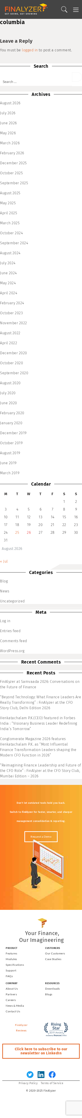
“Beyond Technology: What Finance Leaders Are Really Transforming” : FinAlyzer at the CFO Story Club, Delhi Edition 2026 (40, 702)
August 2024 (10, 253)
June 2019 (8, 463)
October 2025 (11, 173)
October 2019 (11, 443)
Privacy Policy (28, 1083)
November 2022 (13, 323)
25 (17, 532)
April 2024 (8, 293)
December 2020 (13, 353)
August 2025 (10, 193)
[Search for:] (36, 79)
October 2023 (11, 313)
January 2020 (11, 423)
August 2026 (10, 103)
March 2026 (10, 143)
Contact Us (13, 1011)
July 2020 (8, 393)
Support (11, 970)
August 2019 (10, 453)
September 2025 (14, 183)
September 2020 (14, 373)
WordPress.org (12, 651)
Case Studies (53, 959)
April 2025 (8, 213)
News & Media (15, 1005)
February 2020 (12, 413)
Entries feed (10, 631)
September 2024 (14, 243)
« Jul (4, 561)
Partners (11, 994)
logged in (30, 50)
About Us (12, 988)
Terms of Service (52, 1083)
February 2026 (12, 153)
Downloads (52, 988)
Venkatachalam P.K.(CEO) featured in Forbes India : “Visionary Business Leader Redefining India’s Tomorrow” (38, 723)
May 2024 (8, 283)
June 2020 (8, 403)
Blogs (48, 994)
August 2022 (10, 333)
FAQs (9, 976)
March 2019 (9, 473)
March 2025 (10, 223)
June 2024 (8, 273)
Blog (4, 581)
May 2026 (8, 133)
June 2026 (8, 123)
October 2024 (11, 233)
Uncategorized (12, 601)
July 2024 (7, 263)
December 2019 (13, 433)
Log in (5, 621)
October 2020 (11, 363)
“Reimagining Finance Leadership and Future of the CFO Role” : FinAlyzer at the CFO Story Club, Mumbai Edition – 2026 (40, 770)
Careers (11, 1000)
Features (11, 953)
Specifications (15, 964)
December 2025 (13, 163)
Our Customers (55, 953)
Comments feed (13, 641)
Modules (11, 959)
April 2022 (8, 343)
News (4, 591)
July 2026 (7, 113)
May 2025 (8, 203)
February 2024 (12, 303)
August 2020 (10, 383)
